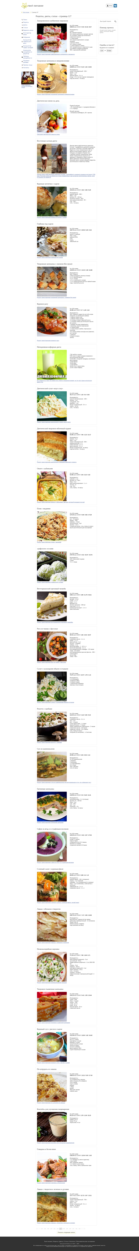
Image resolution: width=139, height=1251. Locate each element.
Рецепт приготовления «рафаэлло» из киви (50, 582)
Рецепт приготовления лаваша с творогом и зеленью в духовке (56, 1223)
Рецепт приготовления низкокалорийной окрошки (52, 982)
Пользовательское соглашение (85, 1241)
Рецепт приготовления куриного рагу (48, 340)
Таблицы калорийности (27, 57)
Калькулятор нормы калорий (28, 46)
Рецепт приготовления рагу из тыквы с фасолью (51, 662)
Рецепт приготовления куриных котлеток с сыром (52, 217)
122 (45, 1228)
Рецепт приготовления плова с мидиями (49, 542)
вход (110, 5)
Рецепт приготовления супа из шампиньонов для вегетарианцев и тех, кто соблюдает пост (64, 782)
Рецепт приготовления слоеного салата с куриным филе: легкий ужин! (58, 902)
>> (84, 1228)
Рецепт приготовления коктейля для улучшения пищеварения (55, 1143)
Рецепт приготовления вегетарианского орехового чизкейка (55, 622)
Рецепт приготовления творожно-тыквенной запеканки (53, 1022)
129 (67, 1228)
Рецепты (26, 22)
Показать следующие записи (66, 1232)
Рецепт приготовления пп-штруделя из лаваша (51, 1102)
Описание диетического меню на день (48, 134)
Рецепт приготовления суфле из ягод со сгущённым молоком (55, 862)
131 (73, 1228)
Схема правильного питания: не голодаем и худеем (26, 86)
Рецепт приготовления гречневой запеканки (50, 822)
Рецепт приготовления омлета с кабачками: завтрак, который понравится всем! (61, 502)
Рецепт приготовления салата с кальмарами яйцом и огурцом (55, 702)
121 (42, 1228)
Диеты (25, 25)
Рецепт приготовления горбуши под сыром (50, 257)
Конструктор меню (27, 33)
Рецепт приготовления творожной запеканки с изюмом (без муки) (56, 297)
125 (54, 1228)
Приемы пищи (27, 65)
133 (79, 1228)
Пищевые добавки (26, 61)
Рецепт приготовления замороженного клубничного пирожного (56, 54)
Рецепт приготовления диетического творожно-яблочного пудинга (56, 462)
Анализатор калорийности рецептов (27, 51)
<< (37, 1228)
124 (51, 1228)
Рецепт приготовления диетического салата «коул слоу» (54, 422)
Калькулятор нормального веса (27, 41)
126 (57, 1228)
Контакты (26, 67)
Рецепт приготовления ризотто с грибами (49, 742)
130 (70, 1228)
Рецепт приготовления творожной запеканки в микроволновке (55, 94)
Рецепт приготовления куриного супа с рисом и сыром (53, 1062)
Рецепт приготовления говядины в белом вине (51, 1183)
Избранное (26, 37)
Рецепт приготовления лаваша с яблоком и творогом (53, 942)
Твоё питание (48, 1241)
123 (48, 1228)
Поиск (25, 19)
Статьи (25, 27)
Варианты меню (28, 30)
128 (64, 1228)
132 (76, 1228)
